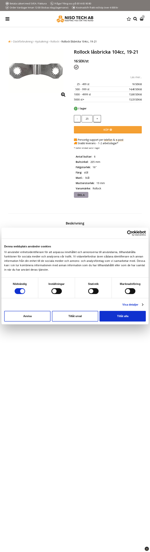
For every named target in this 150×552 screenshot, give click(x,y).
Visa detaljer (130, 304)
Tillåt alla (122, 316)
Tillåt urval (75, 316)
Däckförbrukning (23, 41)
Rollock (54, 41)
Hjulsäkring (41, 41)
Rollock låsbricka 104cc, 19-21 (79, 41)
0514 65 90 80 (84, 3)
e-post (119, 139)
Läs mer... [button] (136, 77)
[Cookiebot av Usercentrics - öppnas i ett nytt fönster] (130, 233)
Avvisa (27, 316)
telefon (108, 139)
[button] (129, 19)
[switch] (56, 291)
